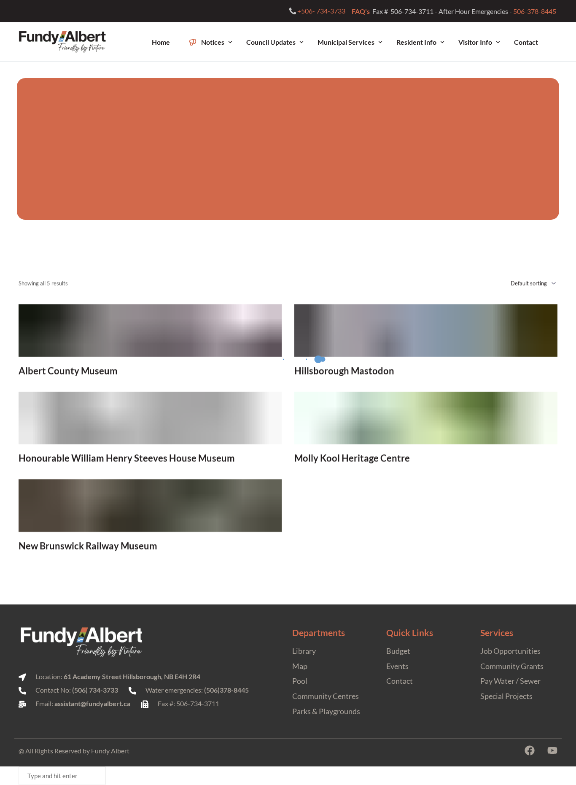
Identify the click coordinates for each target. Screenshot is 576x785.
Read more (150, 371)
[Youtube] (552, 750)
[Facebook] (530, 750)
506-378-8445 (535, 11)
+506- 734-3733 (321, 11)
